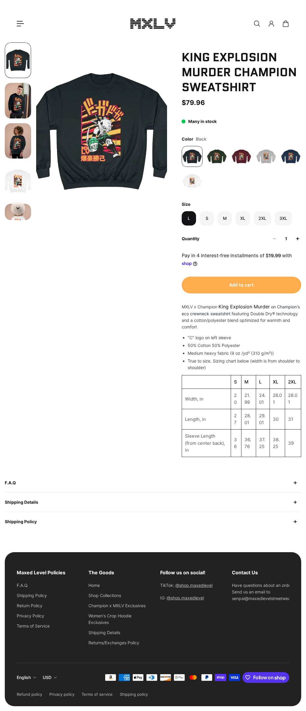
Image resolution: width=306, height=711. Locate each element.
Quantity (190, 238)
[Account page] (271, 23)
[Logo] (153, 24)
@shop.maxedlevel (193, 585)
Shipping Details (21, 502)
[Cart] (286, 23)
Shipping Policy (21, 521)
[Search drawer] (257, 23)
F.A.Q (10, 482)
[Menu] (20, 23)
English (24, 677)
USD (47, 677)
